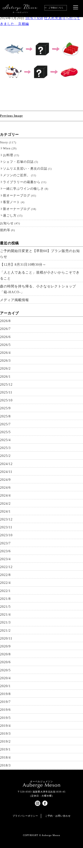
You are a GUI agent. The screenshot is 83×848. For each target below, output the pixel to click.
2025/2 (5, 456)
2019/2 (5, 741)
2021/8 (5, 598)
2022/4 (5, 582)
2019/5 (5, 718)
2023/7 (5, 543)
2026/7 (5, 329)
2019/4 (5, 725)
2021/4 (5, 614)
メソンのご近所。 (16, 175)
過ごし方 (10, 215)
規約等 (5, 230)
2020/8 (5, 654)
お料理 (8, 155)
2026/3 (5, 360)
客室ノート (11, 202)
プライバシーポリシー (25, 815)
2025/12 (6, 384)
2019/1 (5, 749)
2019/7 (5, 702)
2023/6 (5, 551)
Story (4, 142)
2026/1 (5, 376)
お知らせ (7, 223)
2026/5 (5, 345)
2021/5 (5, 606)
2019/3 (5, 733)
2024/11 (6, 472)
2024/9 (5, 479)
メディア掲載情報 (14, 300)
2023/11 (6, 527)
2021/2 (5, 630)
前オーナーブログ (16, 195)
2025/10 (6, 400)
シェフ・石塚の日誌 (18, 161)
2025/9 (5, 408)
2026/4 (5, 352)
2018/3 (5, 765)
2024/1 (5, 511)
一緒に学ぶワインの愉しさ (23, 188)
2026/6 (5, 337)
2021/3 (5, 622)
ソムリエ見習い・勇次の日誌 (25, 168)
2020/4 (5, 678)
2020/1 (5, 686)
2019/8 (5, 694)
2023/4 (5, 559)
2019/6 (5, 709)
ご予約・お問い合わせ (58, 815)
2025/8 (5, 416)
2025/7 (5, 424)
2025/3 (5, 448)
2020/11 (6, 638)
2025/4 (5, 440)
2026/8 (5, 321)
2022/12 (6, 567)
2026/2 (5, 368)
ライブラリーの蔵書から (21, 182)
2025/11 (6, 392)
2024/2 (5, 503)
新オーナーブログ (16, 209)
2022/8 (5, 575)
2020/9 (5, 646)
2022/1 (5, 591)
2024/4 (5, 495)
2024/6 (5, 487)
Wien (7, 148)
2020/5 (5, 670)
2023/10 (6, 535)
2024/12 (6, 464)
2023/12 (6, 519)
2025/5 (5, 432)
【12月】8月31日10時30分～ (23, 264)
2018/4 (5, 757)
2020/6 (5, 662)
